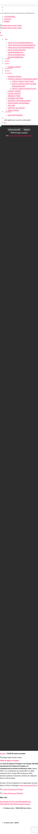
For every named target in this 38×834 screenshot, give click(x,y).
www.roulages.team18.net (28, 785)
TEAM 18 (27, 129)
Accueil (2, 753)
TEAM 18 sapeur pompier (21, 804)
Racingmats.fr (13, 135)
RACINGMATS (5, 801)
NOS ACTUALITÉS (14, 129)
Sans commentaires (25, 135)
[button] (1, 35)
